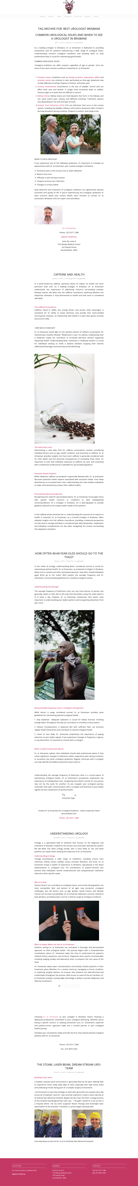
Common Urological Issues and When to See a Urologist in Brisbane (69, 36)
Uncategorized (70, 278)
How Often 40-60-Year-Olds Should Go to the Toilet (69, 555)
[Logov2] (69, 7)
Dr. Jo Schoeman (69, 228)
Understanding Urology (69, 833)
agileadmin (79, 42)
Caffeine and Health (69, 274)
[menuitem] (42, 16)
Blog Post (70, 42)
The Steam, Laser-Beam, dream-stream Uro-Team (69, 1066)
